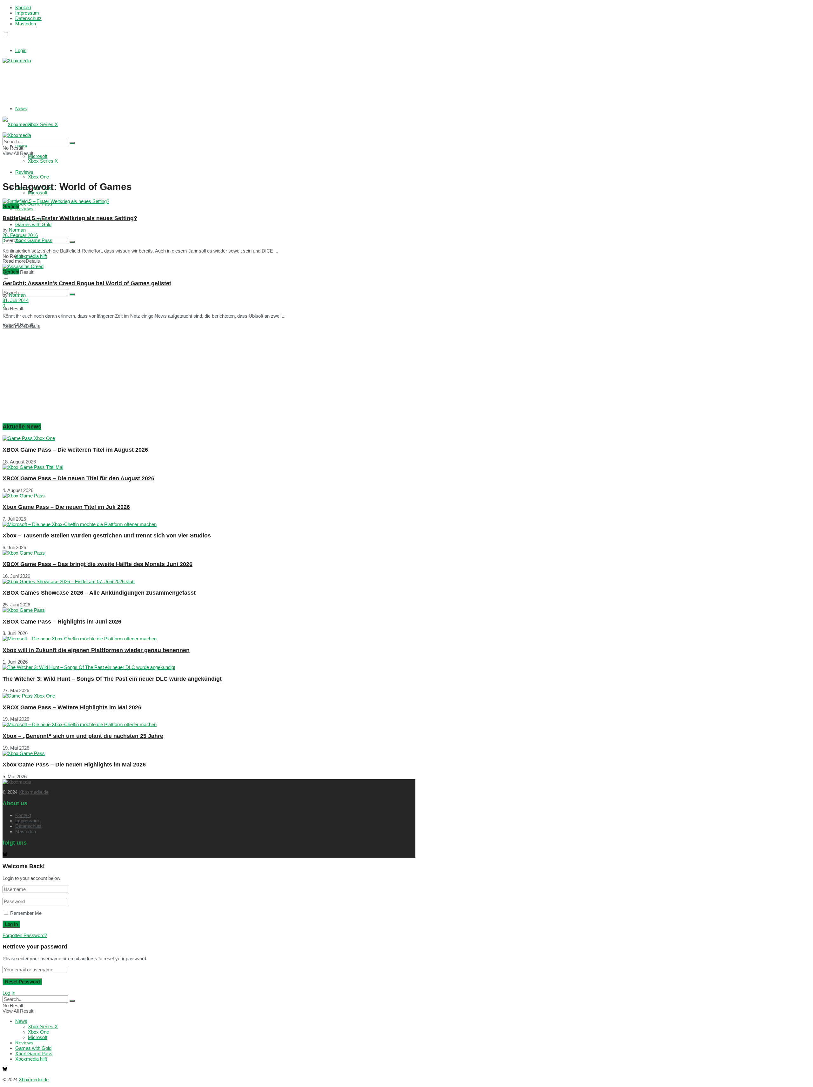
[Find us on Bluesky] (5, 40)
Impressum (27, 13)
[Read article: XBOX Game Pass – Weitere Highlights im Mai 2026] (209, 696)
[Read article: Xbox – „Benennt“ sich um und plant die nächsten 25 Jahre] (209, 724)
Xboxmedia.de (34, 792)
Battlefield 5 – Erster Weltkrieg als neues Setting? (70, 218)
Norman (17, 230)
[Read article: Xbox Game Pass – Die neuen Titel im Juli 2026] (209, 495)
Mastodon (25, 23)
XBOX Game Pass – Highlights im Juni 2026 (62, 621)
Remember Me (26, 913)
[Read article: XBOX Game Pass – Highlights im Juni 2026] (209, 610)
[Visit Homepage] (17, 60)
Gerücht (11, 206)
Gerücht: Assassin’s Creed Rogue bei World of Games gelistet (87, 283)
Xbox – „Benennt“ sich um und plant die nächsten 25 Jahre (83, 736)
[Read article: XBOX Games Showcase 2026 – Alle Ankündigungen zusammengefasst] (209, 581)
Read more (21, 261)
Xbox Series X (43, 124)
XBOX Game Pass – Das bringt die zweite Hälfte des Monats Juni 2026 (97, 564)
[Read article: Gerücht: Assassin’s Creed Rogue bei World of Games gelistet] (209, 266)
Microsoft (37, 192)
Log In (9, 993)
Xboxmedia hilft (31, 256)
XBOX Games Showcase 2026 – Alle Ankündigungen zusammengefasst (99, 593)
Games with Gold (33, 224)
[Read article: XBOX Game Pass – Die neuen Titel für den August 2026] (209, 467)
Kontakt (23, 7)
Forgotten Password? (25, 935)
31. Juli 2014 (16, 300)
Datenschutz (28, 18)
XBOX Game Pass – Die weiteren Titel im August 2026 (75, 450)
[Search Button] (72, 242)
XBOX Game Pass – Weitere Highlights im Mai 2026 (72, 707)
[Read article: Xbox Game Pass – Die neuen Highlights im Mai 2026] (209, 753)
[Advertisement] (98, 79)
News (21, 108)
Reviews (24, 208)
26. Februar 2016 (20, 235)
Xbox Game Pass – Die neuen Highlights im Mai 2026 (74, 764)
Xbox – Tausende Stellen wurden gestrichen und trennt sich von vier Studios (107, 535)
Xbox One (38, 176)
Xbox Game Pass (33, 240)
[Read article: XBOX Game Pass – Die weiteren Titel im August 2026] (209, 438)
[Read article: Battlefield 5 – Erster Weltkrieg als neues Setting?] (209, 201)
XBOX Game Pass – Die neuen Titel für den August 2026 (78, 478)
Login (20, 50)
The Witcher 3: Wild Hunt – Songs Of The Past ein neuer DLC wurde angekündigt (112, 679)
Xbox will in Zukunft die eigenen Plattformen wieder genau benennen (96, 650)
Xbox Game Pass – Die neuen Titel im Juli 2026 (66, 507)
